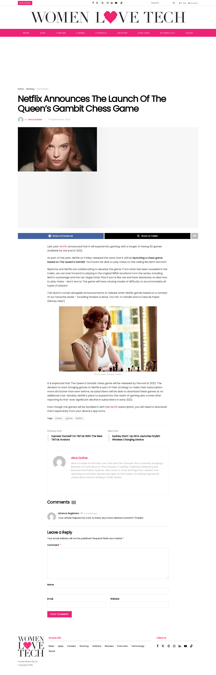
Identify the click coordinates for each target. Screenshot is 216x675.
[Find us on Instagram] (108, 3)
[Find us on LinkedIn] (112, 3)
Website (114, 598)
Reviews (122, 33)
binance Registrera (68, 513)
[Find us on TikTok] (121, 3)
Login (183, 3)
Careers (61, 33)
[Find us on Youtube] (116, 3)
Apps (42, 33)
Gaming (80, 33)
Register (194, 3)
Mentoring (25, 3)
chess (58, 418)
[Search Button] (173, 3)
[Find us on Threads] (102, 3)
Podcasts (143, 33)
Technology (167, 33)
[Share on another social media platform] (194, 236)
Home (21, 89)
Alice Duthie (35, 119)
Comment (54, 545)
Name (50, 584)
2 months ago (90, 513)
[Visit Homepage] (108, 17)
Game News (43, 89)
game (69, 418)
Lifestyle (101, 33)
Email (50, 598)
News (26, 33)
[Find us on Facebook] (93, 3)
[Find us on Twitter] (97, 3)
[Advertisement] (108, 60)
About (189, 33)
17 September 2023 (59, 119)
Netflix (63, 246)
